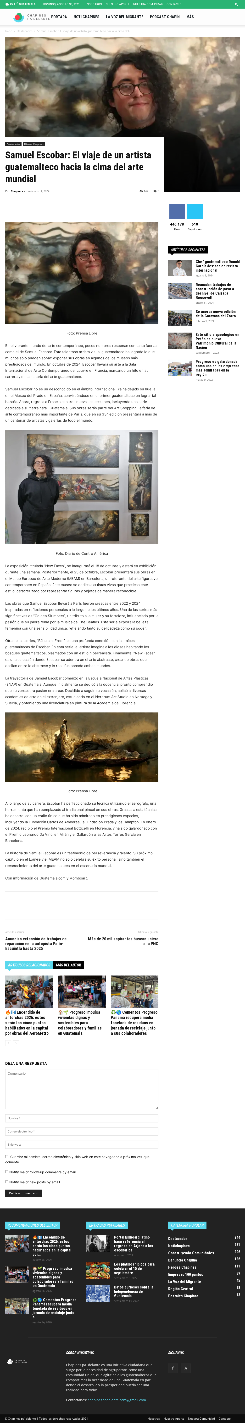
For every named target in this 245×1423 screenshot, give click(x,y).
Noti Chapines (86, 17)
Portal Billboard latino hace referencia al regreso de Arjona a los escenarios (133, 1243)
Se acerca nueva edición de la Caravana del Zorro (216, 313)
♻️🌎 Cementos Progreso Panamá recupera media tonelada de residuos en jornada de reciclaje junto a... (55, 1308)
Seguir (195, 205)
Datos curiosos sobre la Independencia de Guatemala (133, 1291)
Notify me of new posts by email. (35, 1182)
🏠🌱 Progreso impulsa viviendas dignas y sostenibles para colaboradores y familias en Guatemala (80, 1023)
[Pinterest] (32, 208)
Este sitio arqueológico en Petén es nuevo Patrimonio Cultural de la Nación (217, 341)
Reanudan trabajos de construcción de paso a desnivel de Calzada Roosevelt (215, 291)
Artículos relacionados (29, 965)
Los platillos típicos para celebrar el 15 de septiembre (134, 1268)
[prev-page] (8, 1043)
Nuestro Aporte (117, 4)
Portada (59, 17)
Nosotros (94, 4)
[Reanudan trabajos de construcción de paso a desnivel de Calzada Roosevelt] (180, 291)
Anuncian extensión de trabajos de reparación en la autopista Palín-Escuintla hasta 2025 (36, 944)
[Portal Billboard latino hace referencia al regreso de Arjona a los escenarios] (98, 1243)
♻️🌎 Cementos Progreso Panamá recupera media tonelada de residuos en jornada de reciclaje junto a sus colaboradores (134, 1023)
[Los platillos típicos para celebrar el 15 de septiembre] (98, 1270)
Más (190, 17)
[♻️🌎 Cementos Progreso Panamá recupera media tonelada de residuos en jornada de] (134, 992)
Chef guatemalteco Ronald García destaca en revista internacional (218, 266)
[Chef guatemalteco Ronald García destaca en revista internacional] (180, 268)
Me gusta (177, 205)
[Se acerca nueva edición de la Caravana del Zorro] (180, 318)
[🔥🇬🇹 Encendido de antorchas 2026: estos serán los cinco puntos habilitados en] (29, 992)
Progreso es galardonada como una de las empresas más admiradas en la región (217, 368)
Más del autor (68, 965)
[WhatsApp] (43, 208)
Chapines (17, 191)
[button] (236, 4)
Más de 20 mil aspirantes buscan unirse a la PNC (123, 941)
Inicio (8, 31)
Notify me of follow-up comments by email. (43, 1172)
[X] (21, 208)
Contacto (174, 4)
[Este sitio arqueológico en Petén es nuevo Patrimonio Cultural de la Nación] (180, 341)
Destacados (25, 31)
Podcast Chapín (165, 17)
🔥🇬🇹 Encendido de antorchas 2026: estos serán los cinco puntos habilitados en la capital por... (52, 1246)
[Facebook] (10, 208)
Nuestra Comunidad (148, 4)
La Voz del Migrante (124, 17)
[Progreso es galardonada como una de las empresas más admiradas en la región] (180, 368)
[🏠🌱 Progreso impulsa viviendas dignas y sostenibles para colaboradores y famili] (82, 992)
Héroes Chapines (34, 144)
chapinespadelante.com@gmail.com (117, 1400)
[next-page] (16, 1043)
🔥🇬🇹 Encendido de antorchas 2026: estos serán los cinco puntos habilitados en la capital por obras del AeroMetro (27, 1023)
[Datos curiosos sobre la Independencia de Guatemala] (98, 1293)
